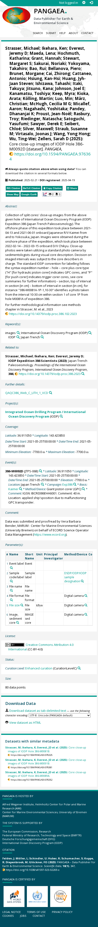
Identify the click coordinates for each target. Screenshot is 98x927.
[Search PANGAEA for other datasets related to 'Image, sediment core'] (17, 622)
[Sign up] (84, 2)
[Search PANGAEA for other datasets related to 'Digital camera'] (85, 595)
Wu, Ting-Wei (22, 138)
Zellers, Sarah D (53, 138)
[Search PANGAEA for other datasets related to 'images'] (18, 332)
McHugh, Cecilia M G (50, 103)
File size (14, 605)
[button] (52, 194)
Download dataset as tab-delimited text (37, 710)
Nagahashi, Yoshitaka (45, 108)
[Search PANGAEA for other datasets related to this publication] (82, 373)
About (73, 33)
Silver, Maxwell (38, 128)
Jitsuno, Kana (39, 88)
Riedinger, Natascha (41, 118)
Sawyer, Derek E (46, 123)
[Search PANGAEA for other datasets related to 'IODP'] (18, 337)
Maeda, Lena (42, 53)
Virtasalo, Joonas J (33, 133)
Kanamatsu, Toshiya (29, 93)
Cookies (8, 915)
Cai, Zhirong (58, 73)
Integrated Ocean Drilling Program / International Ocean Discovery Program (45, 414)
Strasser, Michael (22, 48)
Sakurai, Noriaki (50, 63)
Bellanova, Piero (64, 68)
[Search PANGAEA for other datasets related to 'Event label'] (11, 567)
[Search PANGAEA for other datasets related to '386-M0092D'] (40, 471)
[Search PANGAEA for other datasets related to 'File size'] (21, 605)
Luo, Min (64, 98)
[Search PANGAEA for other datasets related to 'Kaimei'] (20, 488)
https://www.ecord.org (50, 534)
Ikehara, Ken (54, 48)
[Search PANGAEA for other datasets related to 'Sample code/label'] (11, 581)
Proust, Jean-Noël (53, 113)
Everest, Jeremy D (69, 356)
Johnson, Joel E (69, 88)
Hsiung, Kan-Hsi (44, 78)
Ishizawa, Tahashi (52, 83)
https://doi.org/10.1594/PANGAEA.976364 (50, 156)
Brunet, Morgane (26, 73)
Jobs (23, 915)
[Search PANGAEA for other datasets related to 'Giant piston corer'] (83, 488)
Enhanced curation (38, 668)
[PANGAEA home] (16, 12)
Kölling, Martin (38, 98)
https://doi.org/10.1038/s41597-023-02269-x (32, 870)
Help (62, 33)
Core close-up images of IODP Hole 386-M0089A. (45, 773)
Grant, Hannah (46, 58)
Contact (87, 33)
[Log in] (91, 2)
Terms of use (36, 912)
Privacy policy (62, 912)
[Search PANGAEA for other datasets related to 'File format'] (11, 599)
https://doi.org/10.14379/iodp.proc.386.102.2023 (43, 314)
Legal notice (11, 912)
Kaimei (13, 489)
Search (38, 33)
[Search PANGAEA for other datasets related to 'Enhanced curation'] (79, 668)
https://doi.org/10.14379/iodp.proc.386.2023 (49, 374)
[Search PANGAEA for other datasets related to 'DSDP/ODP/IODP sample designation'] (82, 581)
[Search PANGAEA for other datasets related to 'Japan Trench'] (42, 337)
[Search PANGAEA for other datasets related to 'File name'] (11, 590)
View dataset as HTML (25, 722)
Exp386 (67, 484)
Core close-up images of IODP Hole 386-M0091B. (45, 761)
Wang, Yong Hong (72, 133)
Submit (51, 33)
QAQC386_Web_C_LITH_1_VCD (26, 393)
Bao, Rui (37, 68)
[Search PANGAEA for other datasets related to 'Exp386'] (74, 484)
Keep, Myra (63, 93)
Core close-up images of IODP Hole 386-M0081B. (45, 749)
